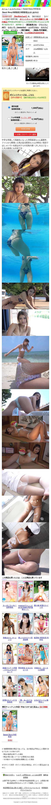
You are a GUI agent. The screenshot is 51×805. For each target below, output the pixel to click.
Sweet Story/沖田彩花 (9, 735)
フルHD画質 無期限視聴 (21, 118)
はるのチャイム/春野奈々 (41, 701)
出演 (29, 37)
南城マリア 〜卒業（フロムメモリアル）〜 (10, 670)
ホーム (4, 8)
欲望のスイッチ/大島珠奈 (10, 701)
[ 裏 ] (15, 68)
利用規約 (45, 787)
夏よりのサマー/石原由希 (25, 638)
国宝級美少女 (31, 24)
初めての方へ (10, 775)
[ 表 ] (9, 68)
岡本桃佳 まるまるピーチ (25, 669)
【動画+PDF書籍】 (40, 30)
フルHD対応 (38, 49)
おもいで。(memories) (17, 27)
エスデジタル (15, 8)
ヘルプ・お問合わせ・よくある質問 (29, 775)
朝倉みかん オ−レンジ (10, 638)
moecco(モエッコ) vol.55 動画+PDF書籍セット (25, 607)
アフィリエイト (26, 790)
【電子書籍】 (25, 30)
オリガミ (14, 30)
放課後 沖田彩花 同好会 (41, 638)
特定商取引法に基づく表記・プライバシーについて (21, 787)
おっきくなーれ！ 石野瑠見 (10, 606)
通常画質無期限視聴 (17, 107)
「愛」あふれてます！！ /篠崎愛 (25, 701)
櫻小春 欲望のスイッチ (41, 606)
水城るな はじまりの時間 (41, 669)
